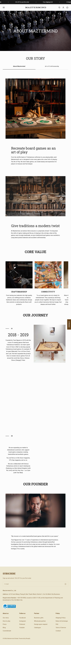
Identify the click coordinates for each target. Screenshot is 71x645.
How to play (6, 621)
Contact (58, 631)
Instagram (22, 621)
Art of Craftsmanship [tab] (52, 66)
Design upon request (40, 624)
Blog (4, 627)
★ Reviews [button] (69, 324)
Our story (6, 618)
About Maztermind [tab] (19, 66)
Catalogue (37, 627)
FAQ (57, 624)
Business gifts (38, 618)
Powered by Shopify (24, 638)
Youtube (22, 627)
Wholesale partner (40, 621)
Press (4, 624)
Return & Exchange (62, 621)
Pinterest (22, 624)
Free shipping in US (41, 2)
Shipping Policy (60, 618)
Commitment (7, 631)
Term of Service (61, 627)
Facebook (22, 618)
